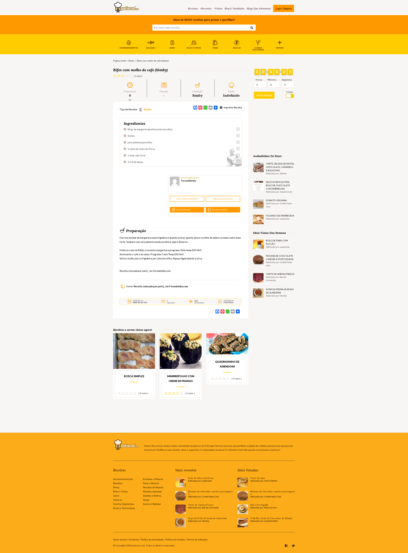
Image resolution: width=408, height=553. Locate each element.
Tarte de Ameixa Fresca (280, 274)
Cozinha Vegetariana (123, 503)
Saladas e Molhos (152, 495)
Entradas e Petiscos (153, 479)
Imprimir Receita (232, 107)
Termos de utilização (197, 539)
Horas (259, 79)
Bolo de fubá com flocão (277, 242)
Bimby (131, 60)
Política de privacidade (152, 539)
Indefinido (231, 95)
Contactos (134, 539)
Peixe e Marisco (151, 483)
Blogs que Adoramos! (259, 8)
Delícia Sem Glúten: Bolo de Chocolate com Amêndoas (278, 185)
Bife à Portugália (259, 505)
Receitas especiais (152, 491)
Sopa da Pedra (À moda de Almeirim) (280, 291)
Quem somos (120, 539)
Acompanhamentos (123, 479)
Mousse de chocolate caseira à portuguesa (280, 257)
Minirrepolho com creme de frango (180, 378)
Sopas (146, 499)
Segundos (287, 79)
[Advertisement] (143, 196)
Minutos (272, 79)
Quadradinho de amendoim (227, 364)
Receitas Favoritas (220, 210)
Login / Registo (283, 8)
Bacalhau (118, 483)
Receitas (193, 8)
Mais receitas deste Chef (187, 199)
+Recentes (206, 8)
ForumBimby (188, 180)
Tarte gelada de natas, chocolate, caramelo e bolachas (280, 167)
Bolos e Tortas (120, 491)
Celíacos (117, 499)
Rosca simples (134, 376)
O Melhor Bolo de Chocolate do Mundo (271, 518)
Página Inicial (119, 60)
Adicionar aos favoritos (223, 199)
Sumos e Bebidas (152, 503)
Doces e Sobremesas (124, 508)
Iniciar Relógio (264, 95)
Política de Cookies (175, 539)
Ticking (289, 92)
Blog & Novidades (234, 8)
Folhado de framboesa (280, 215)
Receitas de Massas (153, 487)
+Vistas (218, 8)
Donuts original (276, 200)
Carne (116, 495)
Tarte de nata (257, 478)
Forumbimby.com (162, 270)
